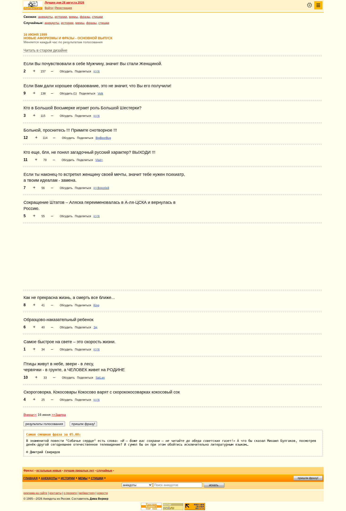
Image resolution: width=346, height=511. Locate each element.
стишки (97, 17)
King (96, 305)
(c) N (96, 71)
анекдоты (45, 17)
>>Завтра (59, 415)
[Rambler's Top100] (151, 506)
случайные (104, 470)
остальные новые (48, 470)
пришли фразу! (308, 478)
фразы (85, 17)
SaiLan (100, 377)
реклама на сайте (35, 493)
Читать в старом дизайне (45, 50)
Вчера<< (30, 415)
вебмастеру (87, 493)
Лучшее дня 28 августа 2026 (64, 2)
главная (31, 478)
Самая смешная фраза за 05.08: (53, 434)
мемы (73, 17)
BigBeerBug (103, 138)
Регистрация (63, 8)
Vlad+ (99, 160)
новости (102, 493)
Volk (100, 93)
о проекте (70, 493)
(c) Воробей (101, 188)
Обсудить (66, 71)
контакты (55, 493)
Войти (49, 8)
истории (61, 17)
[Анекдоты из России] (33, 5)
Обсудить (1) (68, 93)
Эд (95, 327)
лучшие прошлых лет (79, 470)
